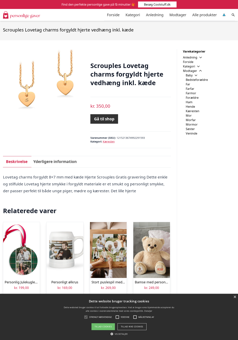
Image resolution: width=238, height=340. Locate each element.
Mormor (192, 124)
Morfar (191, 120)
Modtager (177, 14)
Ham (189, 102)
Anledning (154, 14)
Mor (189, 115)
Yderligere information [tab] (55, 161)
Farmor (191, 93)
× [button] (234, 297)
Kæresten (109, 141)
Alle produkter (204, 14)
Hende (190, 107)
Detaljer (148, 310)
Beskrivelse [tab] (17, 161)
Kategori (133, 14)
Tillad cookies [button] (103, 326)
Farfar (190, 89)
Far (188, 84)
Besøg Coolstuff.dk (157, 4)
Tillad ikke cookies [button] (132, 326)
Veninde (191, 133)
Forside (113, 14)
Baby (189, 75)
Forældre (192, 98)
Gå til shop (104, 118)
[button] (119, 334)
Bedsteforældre (197, 80)
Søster (190, 129)
